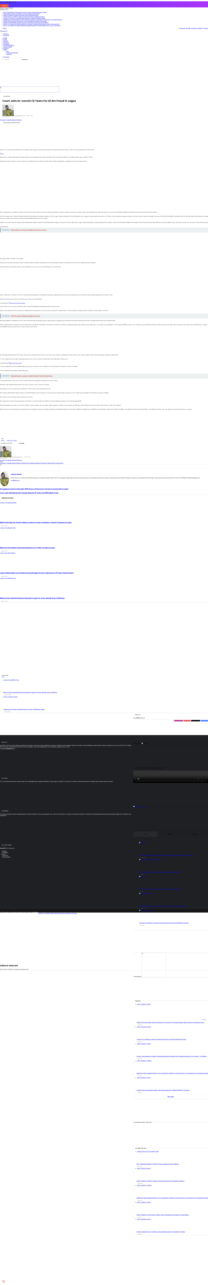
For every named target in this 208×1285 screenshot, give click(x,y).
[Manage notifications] (3, 1281)
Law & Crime (7, 47)
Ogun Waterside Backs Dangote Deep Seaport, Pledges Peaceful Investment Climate (25, 12)
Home (5, 38)
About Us (94, 913)
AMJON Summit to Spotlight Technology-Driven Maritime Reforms (20, 15)
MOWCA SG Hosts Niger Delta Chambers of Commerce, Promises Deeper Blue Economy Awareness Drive (31, 24)
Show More (170, 1096)
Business (6, 44)
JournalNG (6, 912)
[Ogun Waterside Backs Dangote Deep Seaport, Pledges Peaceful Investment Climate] (172, 848)
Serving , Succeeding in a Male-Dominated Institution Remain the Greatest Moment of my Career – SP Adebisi (31, 25)
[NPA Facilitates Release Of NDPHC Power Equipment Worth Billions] (172, 865)
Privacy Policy (119, 913)
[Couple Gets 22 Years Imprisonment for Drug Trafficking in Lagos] (105, 702)
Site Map (127, 913)
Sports (5, 41)
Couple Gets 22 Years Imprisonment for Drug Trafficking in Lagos (23, 709)
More (5, 49)
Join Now (4, 5)
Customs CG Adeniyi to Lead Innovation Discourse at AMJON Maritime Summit (24, 18)
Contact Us (112, 913)
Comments (195, 834)
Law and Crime (6, 96)
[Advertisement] (104, 74)
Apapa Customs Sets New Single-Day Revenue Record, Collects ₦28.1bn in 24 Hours (163, 1090)
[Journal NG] (3, 31)
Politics (6, 42)
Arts (7, 51)
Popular (170, 834)
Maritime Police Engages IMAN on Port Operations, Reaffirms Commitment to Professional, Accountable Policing (32, 19)
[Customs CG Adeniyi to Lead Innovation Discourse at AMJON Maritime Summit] (172, 916)
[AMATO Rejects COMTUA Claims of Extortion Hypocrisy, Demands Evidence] (172, 899)
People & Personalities (12, 52)
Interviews (9, 54)
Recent (145, 834)
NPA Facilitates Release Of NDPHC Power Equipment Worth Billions (21, 13)
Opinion (6, 48)
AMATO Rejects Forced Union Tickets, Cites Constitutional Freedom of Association (25, 21)
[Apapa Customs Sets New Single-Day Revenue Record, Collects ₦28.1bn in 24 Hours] (172, 1083)
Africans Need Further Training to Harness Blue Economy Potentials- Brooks (161, 1232)
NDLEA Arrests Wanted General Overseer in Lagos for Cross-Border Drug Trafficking (30, 692)
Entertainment (8, 45)
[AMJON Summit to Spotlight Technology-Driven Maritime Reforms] (172, 882)
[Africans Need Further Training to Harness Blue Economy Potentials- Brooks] (172, 1225)
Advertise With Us (103, 913)
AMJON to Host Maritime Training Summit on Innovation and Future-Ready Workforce (26, 22)
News (5, 39)
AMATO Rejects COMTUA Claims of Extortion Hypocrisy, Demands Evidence (24, 16)
